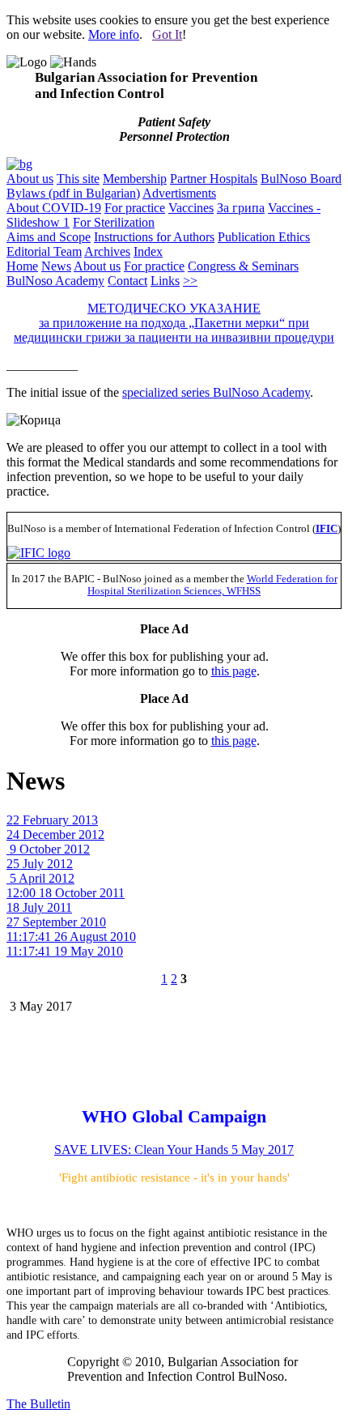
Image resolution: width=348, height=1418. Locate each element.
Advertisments (179, 193)
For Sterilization (114, 222)
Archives (107, 251)
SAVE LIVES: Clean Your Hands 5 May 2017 (174, 1149)
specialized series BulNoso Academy (216, 392)
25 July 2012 (39, 864)
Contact (127, 280)
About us (29, 178)
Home (22, 266)
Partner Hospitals (213, 178)
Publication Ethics (264, 237)
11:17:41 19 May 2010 (64, 951)
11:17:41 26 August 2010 (71, 936)
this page (234, 671)
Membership (135, 178)
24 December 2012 (55, 834)
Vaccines (191, 208)
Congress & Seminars (243, 266)
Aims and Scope (48, 237)
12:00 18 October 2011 (65, 893)
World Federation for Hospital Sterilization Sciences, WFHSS (212, 585)
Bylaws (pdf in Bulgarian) (73, 193)
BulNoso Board (301, 178)
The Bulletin (38, 1404)
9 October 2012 (48, 849)
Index (148, 251)
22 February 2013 (52, 820)
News (56, 266)
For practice (134, 208)
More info (113, 34)
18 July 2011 (39, 907)
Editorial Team (44, 251)
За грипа (241, 208)
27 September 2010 (56, 922)
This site (78, 178)
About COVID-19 (53, 208)
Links (165, 280)
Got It (167, 34)
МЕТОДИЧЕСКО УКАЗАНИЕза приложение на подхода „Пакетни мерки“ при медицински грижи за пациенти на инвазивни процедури (174, 322)
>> (190, 280)
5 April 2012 (40, 878)
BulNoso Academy (55, 280)
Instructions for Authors (154, 237)
